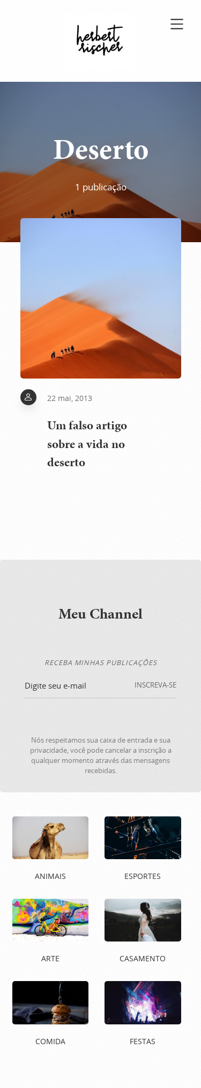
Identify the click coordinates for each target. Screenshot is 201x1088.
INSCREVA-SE (155, 685)
